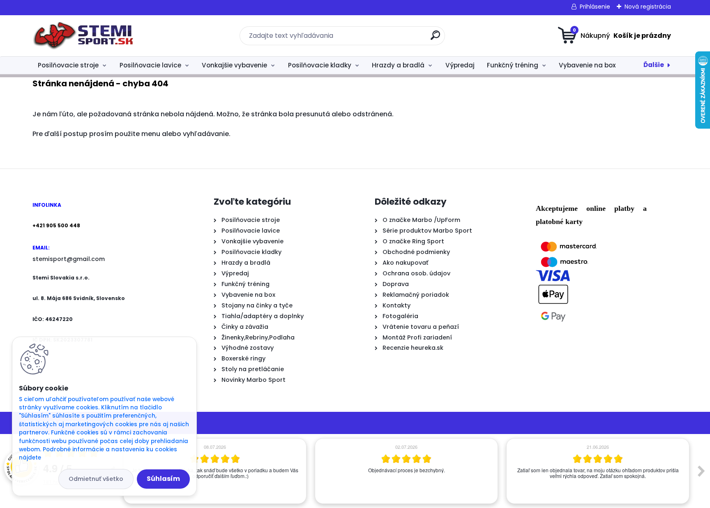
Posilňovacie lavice (150, 65)
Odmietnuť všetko (96, 479)
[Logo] (82, 35)
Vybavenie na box (587, 65)
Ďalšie (653, 64)
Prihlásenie (595, 6)
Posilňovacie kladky (319, 65)
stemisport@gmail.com (68, 259)
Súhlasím (163, 478)
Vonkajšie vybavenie (234, 65)
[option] (224, 471)
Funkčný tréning (512, 65)
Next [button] (701, 471)
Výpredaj (460, 65)
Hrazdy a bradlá (398, 65)
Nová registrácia (648, 6)
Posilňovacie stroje (68, 65)
